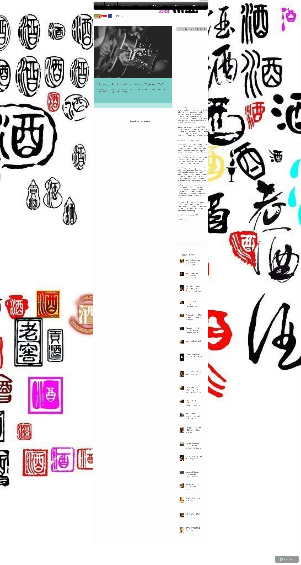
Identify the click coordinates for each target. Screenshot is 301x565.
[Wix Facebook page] (110, 16)
